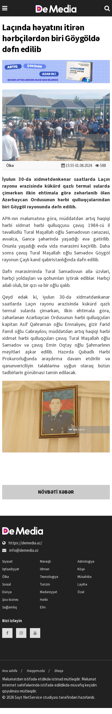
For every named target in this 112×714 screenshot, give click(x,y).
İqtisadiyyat (10, 569)
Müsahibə (84, 576)
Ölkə (10, 165)
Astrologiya (85, 561)
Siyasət (7, 561)
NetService (32, 697)
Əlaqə (58, 670)
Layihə (82, 584)
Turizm (45, 584)
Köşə (81, 569)
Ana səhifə (9, 670)
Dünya (7, 592)
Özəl (80, 592)
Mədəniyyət (48, 592)
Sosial (6, 584)
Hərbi (44, 599)
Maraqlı (45, 561)
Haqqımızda (36, 670)
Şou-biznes (10, 599)
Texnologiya (49, 576)
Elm (43, 607)
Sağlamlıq (9, 607)
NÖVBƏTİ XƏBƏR (56, 492)
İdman (44, 569)
